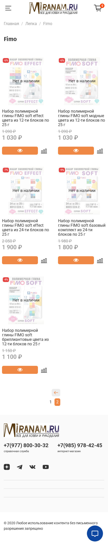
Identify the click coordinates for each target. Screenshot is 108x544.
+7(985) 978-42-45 (80, 445)
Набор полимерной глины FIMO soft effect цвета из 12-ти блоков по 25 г (25, 118)
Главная (11, 23)
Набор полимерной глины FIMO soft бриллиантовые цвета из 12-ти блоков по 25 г (25, 337)
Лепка (31, 23)
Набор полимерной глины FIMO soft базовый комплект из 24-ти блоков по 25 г (81, 227)
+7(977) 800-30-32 (26, 445)
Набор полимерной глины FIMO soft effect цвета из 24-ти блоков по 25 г (25, 227)
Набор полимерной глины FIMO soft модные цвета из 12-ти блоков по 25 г (81, 118)
